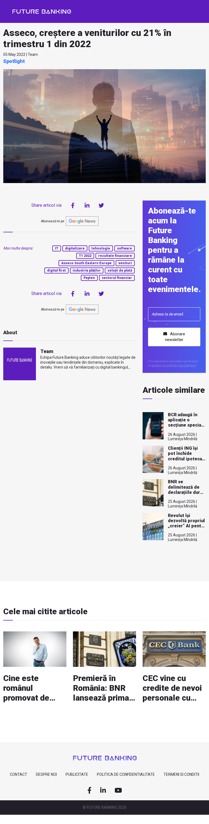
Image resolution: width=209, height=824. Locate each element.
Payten (89, 278)
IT (56, 248)
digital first (56, 270)
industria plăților (87, 270)
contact (18, 774)
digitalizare (75, 248)
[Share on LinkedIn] (87, 205)
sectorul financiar (117, 278)
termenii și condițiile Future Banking (174, 365)
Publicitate (77, 774)
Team (46, 351)
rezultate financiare (115, 256)
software (124, 248)
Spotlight (14, 61)
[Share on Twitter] (101, 205)
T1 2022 (85, 256)
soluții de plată (119, 270)
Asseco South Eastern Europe (86, 263)
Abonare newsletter (175, 337)
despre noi (46, 774)
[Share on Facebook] (73, 205)
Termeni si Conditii (181, 774)
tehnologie (100, 248)
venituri (125, 263)
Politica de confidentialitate (126, 774)
